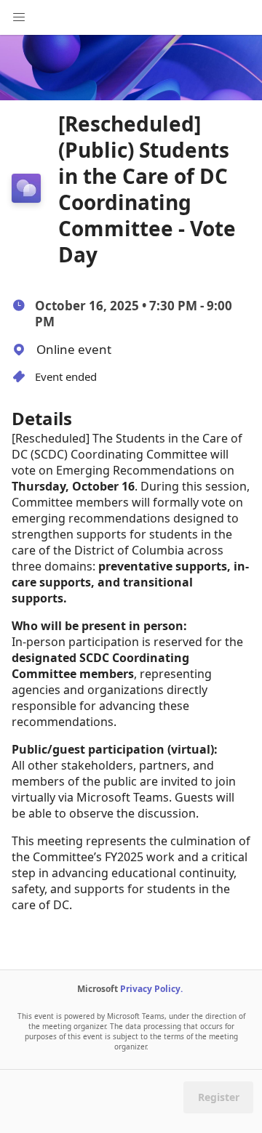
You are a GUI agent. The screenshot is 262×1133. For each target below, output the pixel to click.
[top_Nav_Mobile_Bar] (19, 17)
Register (218, 1097)
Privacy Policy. (151, 989)
